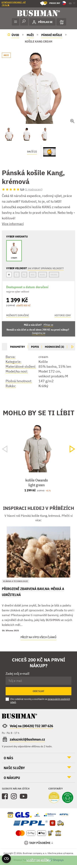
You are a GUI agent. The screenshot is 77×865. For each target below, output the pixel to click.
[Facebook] (5, 796)
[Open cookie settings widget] (6, 858)
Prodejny (52, 2)
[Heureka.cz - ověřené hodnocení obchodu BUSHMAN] (54, 798)
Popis (35, 346)
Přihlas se (48, 324)
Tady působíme (39, 843)
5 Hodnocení (33, 189)
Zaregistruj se (38, 333)
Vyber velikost (38, 860)
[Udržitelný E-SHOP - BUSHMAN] (67, 798)
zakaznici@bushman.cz (27, 739)
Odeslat (38, 691)
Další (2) (32, 151)
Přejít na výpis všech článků (38, 637)
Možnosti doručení (17, 315)
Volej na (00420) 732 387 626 (31, 725)
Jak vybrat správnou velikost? (45, 268)
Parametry (17, 346)
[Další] (72, 347)
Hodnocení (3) (54, 346)
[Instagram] (14, 796)
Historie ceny (63, 315)
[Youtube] (23, 796)
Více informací (13, 224)
